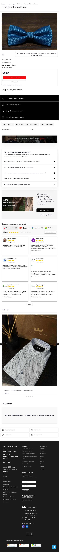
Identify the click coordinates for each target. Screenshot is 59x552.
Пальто (42, 466)
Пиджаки (42, 448)
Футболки (42, 461)
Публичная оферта (8, 496)
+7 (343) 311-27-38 (36, 55)
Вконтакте (27, 534)
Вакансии (5, 502)
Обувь (41, 456)
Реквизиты (6, 484)
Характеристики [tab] (8, 124)
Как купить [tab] (19, 124)
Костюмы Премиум (27, 466)
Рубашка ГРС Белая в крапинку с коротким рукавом (18, 390)
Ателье (5, 449)
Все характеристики (7, 67)
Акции (5, 476)
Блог (4, 479)
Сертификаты (43, 464)
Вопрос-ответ (8, 435)
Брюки (42, 458)
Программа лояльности (9, 499)
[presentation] (1, 344)
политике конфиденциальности (27, 499)
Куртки (42, 469)
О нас (4, 474)
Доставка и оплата (10, 430)
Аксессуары (43, 453)
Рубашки (42, 451)
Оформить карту (45, 210)
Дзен (31, 534)
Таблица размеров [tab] (47, 124)
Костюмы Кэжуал (26, 464)
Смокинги (24, 458)
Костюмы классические (28, 461)
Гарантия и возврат (10, 451)
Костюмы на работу (27, 451)
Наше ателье (37, 430)
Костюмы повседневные (28, 453)
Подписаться (26, 490)
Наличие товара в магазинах (12, 85)
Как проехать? (38, 435)
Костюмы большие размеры (29, 456)
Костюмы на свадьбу (27, 448)
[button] (29, 162)
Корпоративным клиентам (10, 486)
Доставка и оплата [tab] (32, 124)
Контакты (6, 454)
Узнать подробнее (45, 215)
